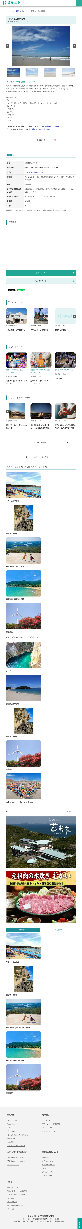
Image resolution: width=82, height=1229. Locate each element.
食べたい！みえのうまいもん (17, 1135)
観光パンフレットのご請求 (17, 1191)
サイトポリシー (13, 1209)
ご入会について (47, 1161)
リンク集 (10, 1198)
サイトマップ (12, 1202)
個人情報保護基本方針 (15, 1205)
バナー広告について (69, 811)
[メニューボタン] (79, 3)
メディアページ (47, 1175)
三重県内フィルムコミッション (18, 1161)
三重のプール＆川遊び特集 (40, 129)
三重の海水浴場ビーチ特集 (49, 126)
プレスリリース (13, 1165)
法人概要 (45, 1157)
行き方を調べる (41, 281)
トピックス (46, 1120)
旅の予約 (10, 1142)
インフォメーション (49, 1131)
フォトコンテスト (48, 1127)
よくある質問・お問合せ (16, 1194)
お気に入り (45, 140)
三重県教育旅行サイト (15, 1157)
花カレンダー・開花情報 (51, 1124)
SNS (44, 1168)
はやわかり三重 (13, 1187)
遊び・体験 (11, 1131)
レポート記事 (12, 1120)
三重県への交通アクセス (16, 1146)
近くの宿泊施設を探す (41, 442)
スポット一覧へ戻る (41, 457)
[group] (16, 322)
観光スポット (21, 11)
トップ (8, 11)
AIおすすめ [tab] (58, 930)
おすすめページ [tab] (23, 930)
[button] (74, 46)
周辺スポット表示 (41, 273)
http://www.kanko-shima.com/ (36, 172)
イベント (10, 1127)
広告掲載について (48, 1165)
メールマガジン (47, 1172)
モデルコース (12, 1138)
